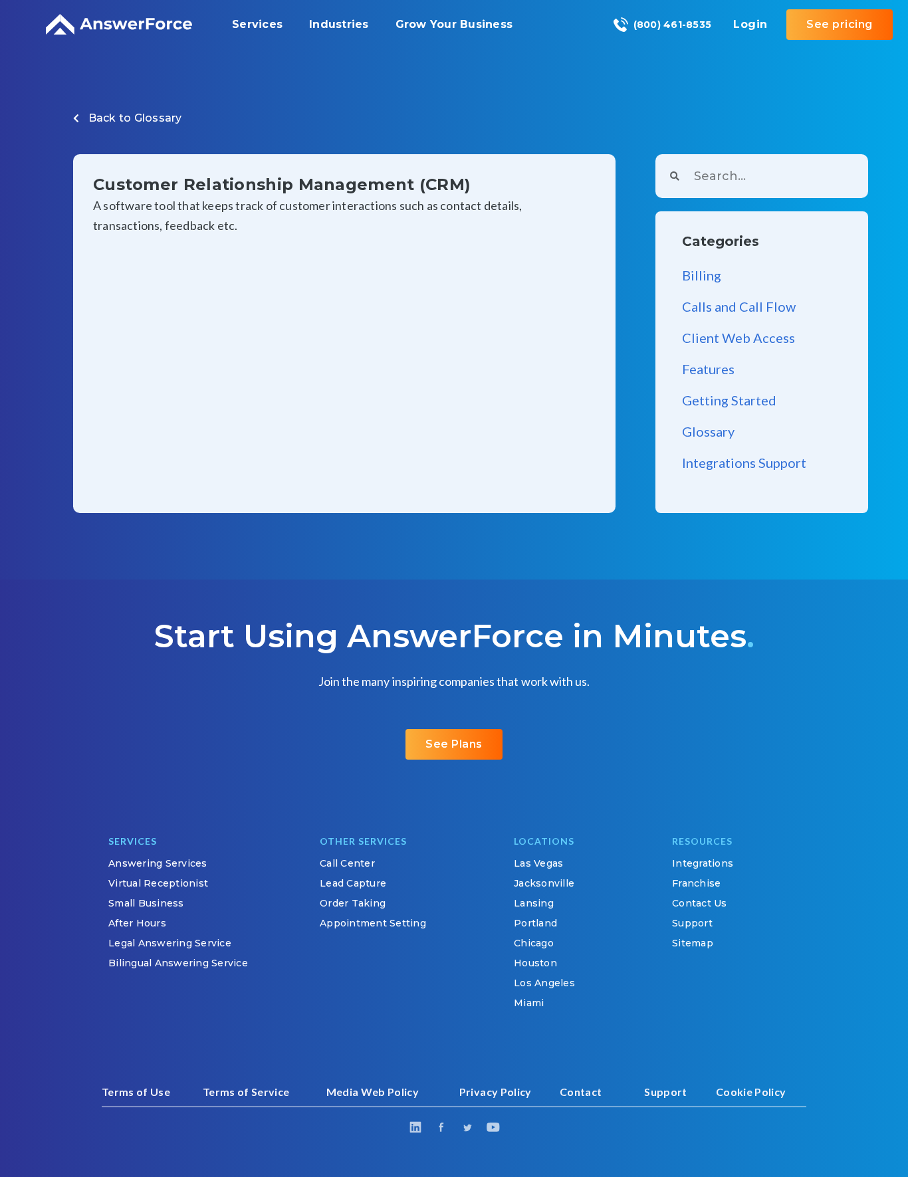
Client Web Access (738, 338)
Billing (701, 275)
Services (257, 24)
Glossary (158, 118)
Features (708, 369)
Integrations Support (744, 463)
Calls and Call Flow (739, 306)
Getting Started (729, 400)
